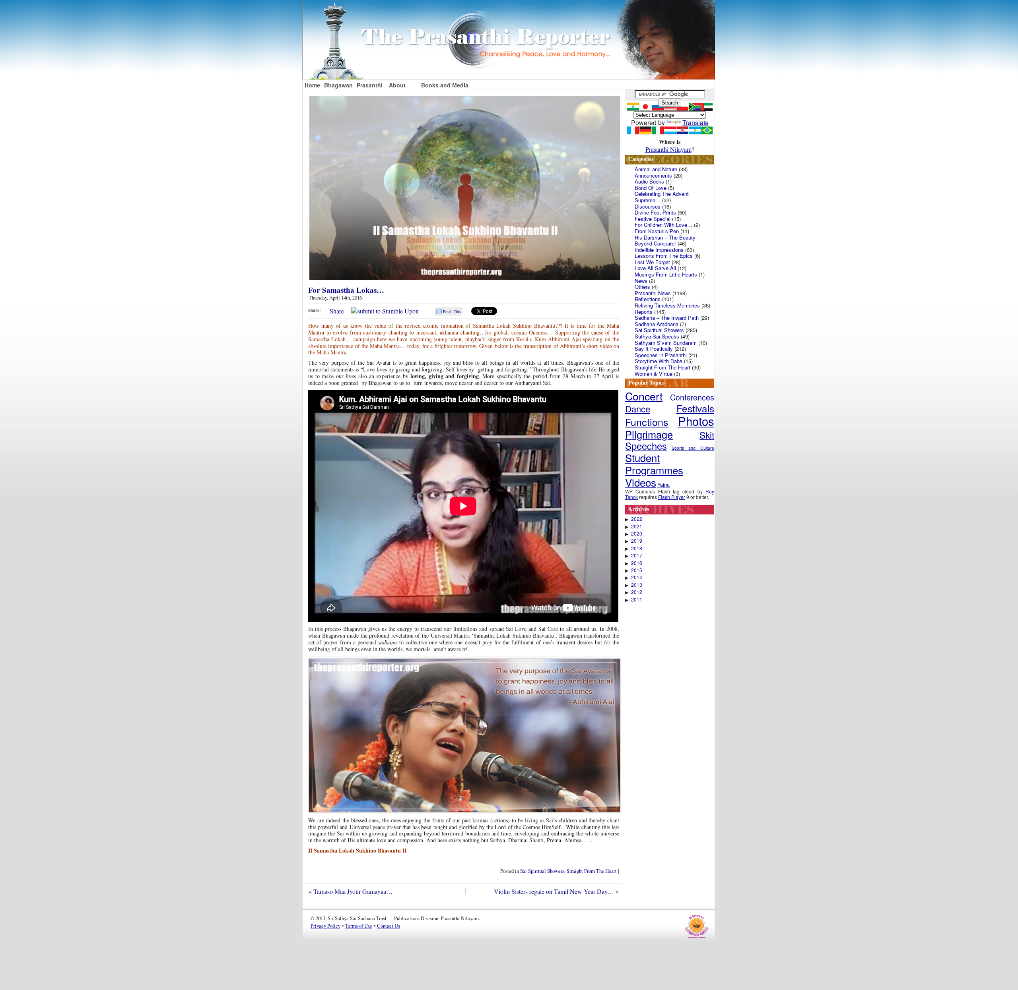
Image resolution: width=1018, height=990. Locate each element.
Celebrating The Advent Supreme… (662, 197)
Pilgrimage (649, 434)
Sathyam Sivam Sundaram (666, 342)
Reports (644, 311)
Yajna (663, 484)
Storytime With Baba (658, 361)
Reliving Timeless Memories (667, 305)
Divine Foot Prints (655, 212)
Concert (643, 396)
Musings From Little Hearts (666, 274)
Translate (695, 122)
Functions (646, 421)
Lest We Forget (652, 262)
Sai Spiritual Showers (542, 870)
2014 (636, 577)
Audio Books (649, 181)
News (641, 280)
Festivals (695, 408)
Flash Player (671, 496)
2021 (636, 526)
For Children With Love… (663, 224)
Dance (637, 408)
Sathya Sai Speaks (657, 336)
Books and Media (444, 85)
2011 (636, 599)
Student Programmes (654, 463)
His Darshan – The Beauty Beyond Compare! (665, 241)
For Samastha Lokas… (346, 290)
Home (312, 85)
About (397, 85)
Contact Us (388, 925)
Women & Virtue (653, 373)
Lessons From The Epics (664, 255)
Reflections (648, 299)
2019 (636, 540)
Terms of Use (358, 925)
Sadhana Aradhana (656, 324)
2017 (636, 555)
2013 (636, 585)
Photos (696, 420)
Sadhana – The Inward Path (667, 317)
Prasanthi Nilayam (668, 149)
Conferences (692, 397)
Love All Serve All (655, 268)
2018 (636, 548)
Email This (452, 311)
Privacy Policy (325, 925)
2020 (636, 533)
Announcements (653, 175)
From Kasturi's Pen (657, 231)
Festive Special (652, 218)
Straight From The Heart (592, 870)
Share (337, 311)
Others (642, 286)
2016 (636, 563)
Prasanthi (370, 85)
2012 (636, 592)
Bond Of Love (650, 187)
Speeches (646, 445)
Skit (706, 434)
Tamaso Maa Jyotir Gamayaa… (352, 891)
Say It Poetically (654, 348)
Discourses (648, 206)
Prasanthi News (653, 293)
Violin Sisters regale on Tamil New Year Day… (554, 891)
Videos (640, 482)
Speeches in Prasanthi (661, 355)
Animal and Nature (656, 169)
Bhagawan (338, 85)
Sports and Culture (693, 448)
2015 (636, 570)
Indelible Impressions (659, 249)
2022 (636, 519)
